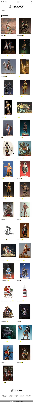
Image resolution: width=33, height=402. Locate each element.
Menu (4, 10)
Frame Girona (21, 401)
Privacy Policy (22, 396)
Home (1, 12)
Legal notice (22, 395)
